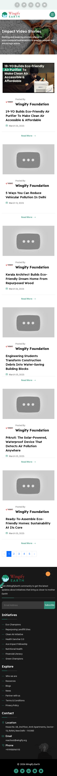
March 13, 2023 (16, 203)
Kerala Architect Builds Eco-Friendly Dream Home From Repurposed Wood (26, 279)
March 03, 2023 (16, 126)
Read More (27, 136)
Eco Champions (13, 624)
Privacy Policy (12, 705)
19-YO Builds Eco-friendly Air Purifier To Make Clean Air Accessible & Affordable (27, 116)
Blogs (8, 686)
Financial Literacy (14, 654)
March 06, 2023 (16, 289)
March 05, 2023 (16, 374)
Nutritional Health (14, 649)
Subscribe (49, 605)
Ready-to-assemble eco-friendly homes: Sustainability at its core (28, 523)
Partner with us (13, 695)
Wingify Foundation (32, 104)
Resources (11, 681)
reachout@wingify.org (16, 740)
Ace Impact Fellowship (16, 644)
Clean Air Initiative (14, 634)
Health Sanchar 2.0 (15, 639)
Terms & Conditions (15, 700)
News (8, 691)
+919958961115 (13, 749)
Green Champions (14, 658)
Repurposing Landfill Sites (18, 629)
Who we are (11, 676)
